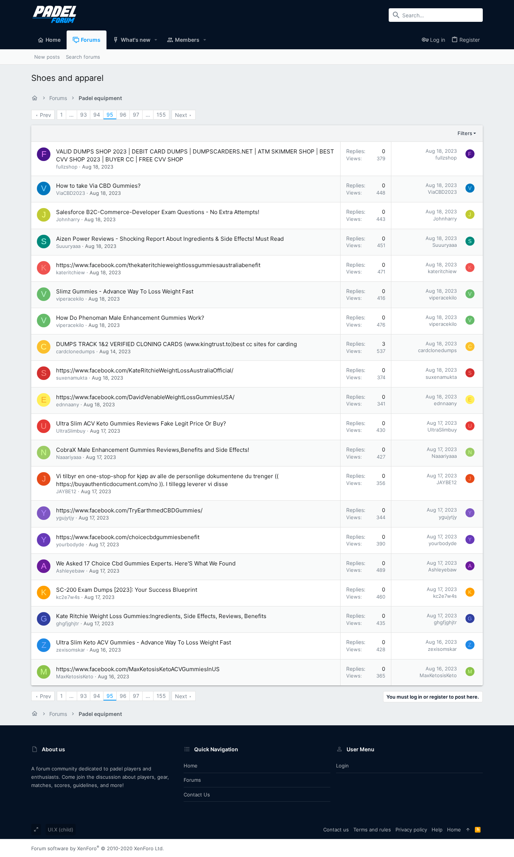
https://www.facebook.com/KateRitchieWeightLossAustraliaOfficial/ (144, 370)
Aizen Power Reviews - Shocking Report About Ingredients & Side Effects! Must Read (170, 238)
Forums (192, 780)
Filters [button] (465, 133)
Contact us (197, 795)
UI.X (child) (60, 830)
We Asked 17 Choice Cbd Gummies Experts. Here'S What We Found (146, 563)
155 (161, 114)
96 (123, 114)
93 (83, 114)
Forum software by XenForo (97, 848)
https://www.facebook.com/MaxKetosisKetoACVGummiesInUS (138, 669)
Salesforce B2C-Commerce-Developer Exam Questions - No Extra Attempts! (157, 212)
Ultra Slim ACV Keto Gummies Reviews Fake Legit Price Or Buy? (141, 423)
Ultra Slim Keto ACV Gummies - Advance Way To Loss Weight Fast (143, 642)
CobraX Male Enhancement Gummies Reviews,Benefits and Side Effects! (152, 449)
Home (191, 766)
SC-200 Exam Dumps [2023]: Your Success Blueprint (126, 589)
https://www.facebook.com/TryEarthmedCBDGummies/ (129, 510)
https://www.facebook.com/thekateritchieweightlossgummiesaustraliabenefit (158, 265)
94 (96, 114)
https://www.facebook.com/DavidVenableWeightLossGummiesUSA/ (145, 397)
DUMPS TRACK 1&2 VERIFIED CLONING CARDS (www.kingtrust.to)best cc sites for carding (176, 344)
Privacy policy (411, 830)
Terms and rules (372, 830)
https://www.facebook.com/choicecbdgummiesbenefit (127, 537)
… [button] (71, 114)
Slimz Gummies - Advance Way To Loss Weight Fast (124, 291)
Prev (45, 115)
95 (109, 114)
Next (181, 115)
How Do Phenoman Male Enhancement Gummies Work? (130, 317)
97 (136, 114)
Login (342, 766)
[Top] (468, 829)
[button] (156, 40)
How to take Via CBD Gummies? (98, 185)
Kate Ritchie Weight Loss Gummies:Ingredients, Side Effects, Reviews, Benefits (161, 616)
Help (437, 830)
